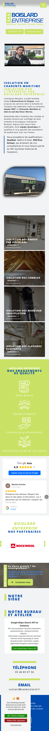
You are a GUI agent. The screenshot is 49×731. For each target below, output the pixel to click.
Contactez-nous (34, 31)
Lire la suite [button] (10, 502)
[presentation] (44, 544)
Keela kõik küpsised (16, 720)
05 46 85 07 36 (14, 31)
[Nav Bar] (43, 5)
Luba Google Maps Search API (24, 648)
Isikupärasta (15, 725)
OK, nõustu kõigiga (15, 716)
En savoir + (12, 245)
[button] (2, 497)
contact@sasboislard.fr (24, 689)
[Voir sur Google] (7, 485)
